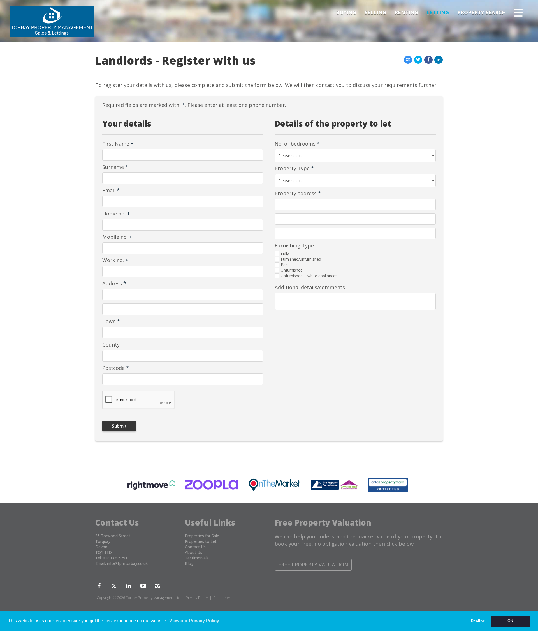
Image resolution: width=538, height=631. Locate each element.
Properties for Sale (202, 535)
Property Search (481, 12)
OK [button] (510, 621)
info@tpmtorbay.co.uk (127, 563)
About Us (193, 552)
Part (284, 264)
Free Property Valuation (313, 564)
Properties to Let (201, 541)
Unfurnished (292, 270)
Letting (437, 12)
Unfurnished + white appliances (309, 275)
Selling (375, 12)
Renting (406, 12)
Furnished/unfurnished (301, 259)
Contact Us (195, 546)
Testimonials (196, 558)
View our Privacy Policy (194, 620)
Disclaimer (221, 597)
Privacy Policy (197, 597)
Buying (346, 12)
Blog (189, 563)
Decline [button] (478, 621)
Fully (285, 253)
